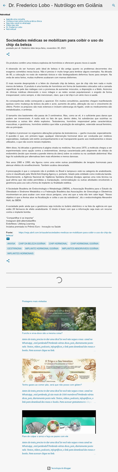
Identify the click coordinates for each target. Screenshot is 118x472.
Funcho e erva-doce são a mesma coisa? (42, 333)
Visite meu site (12, 25)
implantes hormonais (20, 253)
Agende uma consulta (15, 19)
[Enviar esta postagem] (8, 240)
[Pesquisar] (107, 5)
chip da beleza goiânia (32, 243)
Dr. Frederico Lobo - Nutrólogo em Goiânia (55, 5)
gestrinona (14, 248)
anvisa (11, 243)
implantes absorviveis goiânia (80, 248)
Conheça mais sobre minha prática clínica (24, 21)
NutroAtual (11, 29)
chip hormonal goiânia (84, 243)
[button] (8, 54)
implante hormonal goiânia (41, 248)
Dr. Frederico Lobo (14, 27)
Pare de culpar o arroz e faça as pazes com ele (45, 436)
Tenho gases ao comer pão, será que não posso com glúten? (52, 384)
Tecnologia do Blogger (61, 468)
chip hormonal (58, 243)
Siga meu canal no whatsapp (18, 23)
